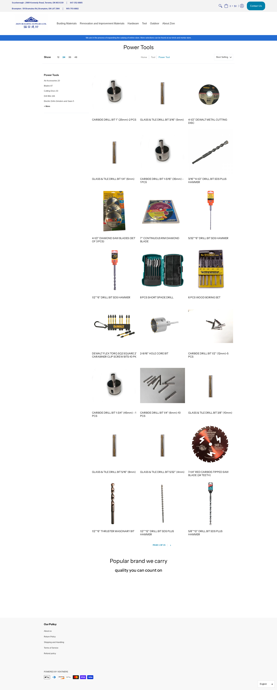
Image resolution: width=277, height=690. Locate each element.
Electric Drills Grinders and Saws (58, 101)
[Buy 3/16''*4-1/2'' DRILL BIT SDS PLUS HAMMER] (210, 151)
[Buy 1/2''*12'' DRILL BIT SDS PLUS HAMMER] (162, 504)
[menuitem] (220, 6)
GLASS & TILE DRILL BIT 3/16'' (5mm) (162, 119)
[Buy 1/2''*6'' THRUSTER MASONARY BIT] (114, 504)
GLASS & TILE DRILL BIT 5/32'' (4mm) (162, 472)
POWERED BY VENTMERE (56, 672)
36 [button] (69, 57)
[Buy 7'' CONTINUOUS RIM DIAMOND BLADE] (162, 210)
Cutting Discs (49, 91)
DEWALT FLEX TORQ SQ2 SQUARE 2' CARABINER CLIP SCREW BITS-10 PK (114, 355)
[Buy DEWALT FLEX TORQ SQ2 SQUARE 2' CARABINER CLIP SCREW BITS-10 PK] (114, 326)
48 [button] (75, 57)
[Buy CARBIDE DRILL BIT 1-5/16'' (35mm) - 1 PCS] (162, 151)
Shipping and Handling (54, 642)
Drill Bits (47, 96)
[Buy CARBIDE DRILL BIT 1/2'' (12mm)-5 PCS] (210, 326)
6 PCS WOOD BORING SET (204, 297)
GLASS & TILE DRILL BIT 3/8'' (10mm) (210, 412)
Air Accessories (50, 81)
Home (144, 57)
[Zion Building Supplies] (32, 23)
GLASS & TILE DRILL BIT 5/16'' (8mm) (114, 472)
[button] (230, 6)
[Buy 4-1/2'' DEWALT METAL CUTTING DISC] (210, 92)
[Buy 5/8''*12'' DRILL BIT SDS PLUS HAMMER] (210, 504)
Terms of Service (51, 648)
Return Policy (50, 637)
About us (48, 631)
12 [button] (58, 57)
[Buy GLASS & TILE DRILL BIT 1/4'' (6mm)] (114, 151)
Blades (47, 86)
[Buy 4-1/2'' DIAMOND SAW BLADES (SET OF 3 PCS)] (114, 210)
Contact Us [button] (256, 5)
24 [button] (64, 57)
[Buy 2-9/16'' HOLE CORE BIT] (162, 326)
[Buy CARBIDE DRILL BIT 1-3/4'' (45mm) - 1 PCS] (114, 385)
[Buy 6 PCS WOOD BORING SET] (210, 270)
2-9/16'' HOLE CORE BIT (154, 353)
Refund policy (50, 653)
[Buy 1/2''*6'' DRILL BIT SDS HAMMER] (114, 270)
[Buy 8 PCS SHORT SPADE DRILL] (162, 270)
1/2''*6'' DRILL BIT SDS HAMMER (111, 297)
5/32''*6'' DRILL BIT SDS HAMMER (208, 238)
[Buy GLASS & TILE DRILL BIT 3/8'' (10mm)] (210, 385)
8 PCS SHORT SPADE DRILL (156, 297)
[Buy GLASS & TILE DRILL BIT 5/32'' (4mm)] (162, 444)
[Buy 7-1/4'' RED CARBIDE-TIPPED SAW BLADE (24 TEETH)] (210, 444)
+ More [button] (47, 106)
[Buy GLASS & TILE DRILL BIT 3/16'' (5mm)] (162, 92)
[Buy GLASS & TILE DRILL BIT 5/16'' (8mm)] (114, 444)
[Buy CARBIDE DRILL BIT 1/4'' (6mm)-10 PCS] (162, 385)
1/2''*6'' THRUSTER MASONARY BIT (113, 531)
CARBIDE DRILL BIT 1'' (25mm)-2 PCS (114, 119)
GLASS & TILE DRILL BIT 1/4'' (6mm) (113, 178)
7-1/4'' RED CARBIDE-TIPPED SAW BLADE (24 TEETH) (208, 473)
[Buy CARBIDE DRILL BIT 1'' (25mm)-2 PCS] (114, 92)
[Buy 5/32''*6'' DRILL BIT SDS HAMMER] (210, 210)
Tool (153, 57)
